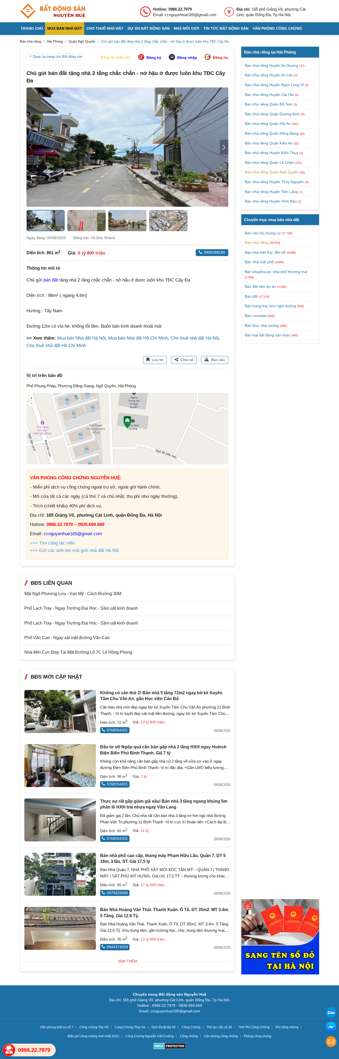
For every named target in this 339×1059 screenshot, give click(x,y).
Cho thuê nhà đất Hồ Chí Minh (56, 345)
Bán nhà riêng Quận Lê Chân (270, 162)
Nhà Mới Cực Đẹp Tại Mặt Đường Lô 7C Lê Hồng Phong (78, 652)
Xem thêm (127, 961)
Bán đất (251, 296)
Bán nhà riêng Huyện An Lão (269, 75)
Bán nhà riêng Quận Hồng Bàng (272, 133)
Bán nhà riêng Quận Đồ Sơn (269, 104)
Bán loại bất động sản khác (267, 335)
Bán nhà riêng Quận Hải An (268, 123)
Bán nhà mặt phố (259, 262)
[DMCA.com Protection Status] (170, 1047)
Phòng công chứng (257, 1036)
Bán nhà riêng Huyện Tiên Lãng (272, 192)
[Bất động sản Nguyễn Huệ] (53, 11)
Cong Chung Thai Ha (130, 1027)
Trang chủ (32, 28)
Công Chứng (191, 1027)
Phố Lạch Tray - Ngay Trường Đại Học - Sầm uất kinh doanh (81, 608)
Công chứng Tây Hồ (94, 1027)
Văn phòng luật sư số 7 (56, 1027)
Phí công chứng (287, 1027)
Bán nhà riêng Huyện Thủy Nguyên (275, 182)
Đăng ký (153, 57)
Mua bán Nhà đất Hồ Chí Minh (138, 338)
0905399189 (214, 252)
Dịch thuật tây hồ (163, 1027)
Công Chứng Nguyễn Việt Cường (149, 1036)
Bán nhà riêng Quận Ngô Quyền (272, 172)
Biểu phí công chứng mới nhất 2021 (93, 1036)
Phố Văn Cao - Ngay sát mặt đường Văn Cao (67, 637)
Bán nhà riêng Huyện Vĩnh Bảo (271, 201)
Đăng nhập (187, 57)
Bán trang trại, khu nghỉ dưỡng (270, 306)
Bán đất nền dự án (260, 286)
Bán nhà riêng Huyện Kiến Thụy (272, 153)
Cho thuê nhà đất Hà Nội (195, 338)
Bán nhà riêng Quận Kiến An (269, 143)
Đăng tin (220, 57)
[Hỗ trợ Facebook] (331, 1028)
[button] (224, 147)
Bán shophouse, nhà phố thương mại (276, 272)
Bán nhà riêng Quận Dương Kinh (273, 114)
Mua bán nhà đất (64, 28)
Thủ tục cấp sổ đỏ (219, 1027)
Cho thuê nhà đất (104, 28)
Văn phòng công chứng (277, 28)
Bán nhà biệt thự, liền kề (265, 252)
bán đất (50, 280)
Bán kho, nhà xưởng (262, 325)
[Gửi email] (331, 1042)
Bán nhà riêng (256, 242)
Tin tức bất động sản (225, 28)
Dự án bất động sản (149, 28)
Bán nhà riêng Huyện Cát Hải (270, 95)
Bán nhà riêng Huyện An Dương (272, 65)
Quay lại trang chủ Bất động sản (57, 57)
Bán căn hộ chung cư (262, 233)
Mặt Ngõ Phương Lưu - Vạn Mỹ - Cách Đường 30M (72, 593)
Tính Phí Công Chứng (254, 1027)
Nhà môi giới (186, 28)
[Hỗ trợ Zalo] (331, 1013)
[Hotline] (9, 1050)
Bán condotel (256, 316)
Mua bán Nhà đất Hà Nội (81, 338)
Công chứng (189, 1036)
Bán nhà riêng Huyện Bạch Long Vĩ (275, 85)
